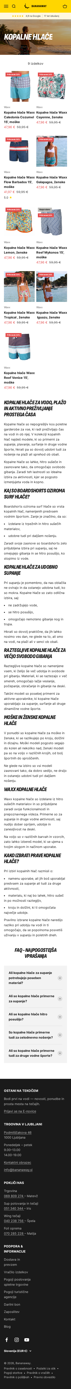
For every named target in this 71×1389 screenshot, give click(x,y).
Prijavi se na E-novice (20, 1111)
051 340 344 (14, 1208)
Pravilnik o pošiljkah (16, 1377)
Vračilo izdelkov (16, 1272)
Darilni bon (12, 1304)
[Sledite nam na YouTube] (26, 1339)
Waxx (7, 107)
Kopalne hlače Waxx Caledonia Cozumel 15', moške (19, 117)
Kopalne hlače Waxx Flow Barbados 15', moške (19, 182)
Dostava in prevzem (12, 1262)
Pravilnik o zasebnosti (18, 1368)
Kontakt (9, 1319)
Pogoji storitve (13, 1372)
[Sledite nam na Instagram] (16, 1339)
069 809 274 (14, 1196)
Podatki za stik (46, 1368)
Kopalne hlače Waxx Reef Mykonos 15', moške (51, 252)
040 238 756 (14, 1221)
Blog (7, 1326)
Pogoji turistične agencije (16, 1294)
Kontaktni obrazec (17, 1162)
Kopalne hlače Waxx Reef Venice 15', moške (19, 377)
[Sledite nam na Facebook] (6, 1339)
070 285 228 (14, 1233)
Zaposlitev (12, 1312)
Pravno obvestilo (44, 1377)
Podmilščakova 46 (18, 1132)
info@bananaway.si (18, 1170)
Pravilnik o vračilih (38, 1372)
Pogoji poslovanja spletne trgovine (17, 1281)
